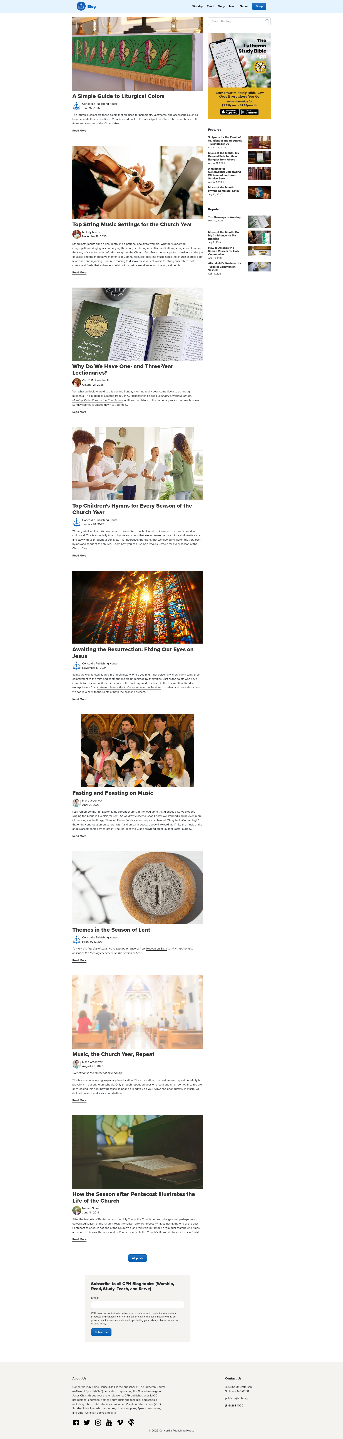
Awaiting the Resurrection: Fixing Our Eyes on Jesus (133, 652)
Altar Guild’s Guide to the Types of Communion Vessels (224, 266)
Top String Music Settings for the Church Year (132, 224)
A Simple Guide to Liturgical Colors (118, 96)
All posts (137, 1258)
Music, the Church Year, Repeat (113, 1054)
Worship (197, 6)
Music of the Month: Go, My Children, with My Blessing (224, 235)
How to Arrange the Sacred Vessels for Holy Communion (223, 251)
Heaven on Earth (156, 948)
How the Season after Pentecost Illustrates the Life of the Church (133, 1197)
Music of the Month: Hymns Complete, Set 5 (223, 189)
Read (210, 6)
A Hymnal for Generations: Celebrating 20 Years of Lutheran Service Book (224, 174)
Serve (244, 6)
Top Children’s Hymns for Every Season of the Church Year (132, 508)
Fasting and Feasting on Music (112, 792)
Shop (259, 6)
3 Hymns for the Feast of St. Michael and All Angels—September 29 (225, 140)
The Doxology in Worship (224, 217)
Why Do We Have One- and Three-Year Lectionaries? (122, 369)
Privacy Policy (98, 1323)
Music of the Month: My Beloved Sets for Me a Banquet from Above (223, 156)
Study (221, 6)
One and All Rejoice (155, 544)
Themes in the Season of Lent (111, 929)
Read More (79, 130)
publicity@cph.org (236, 1398)
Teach (232, 6)
